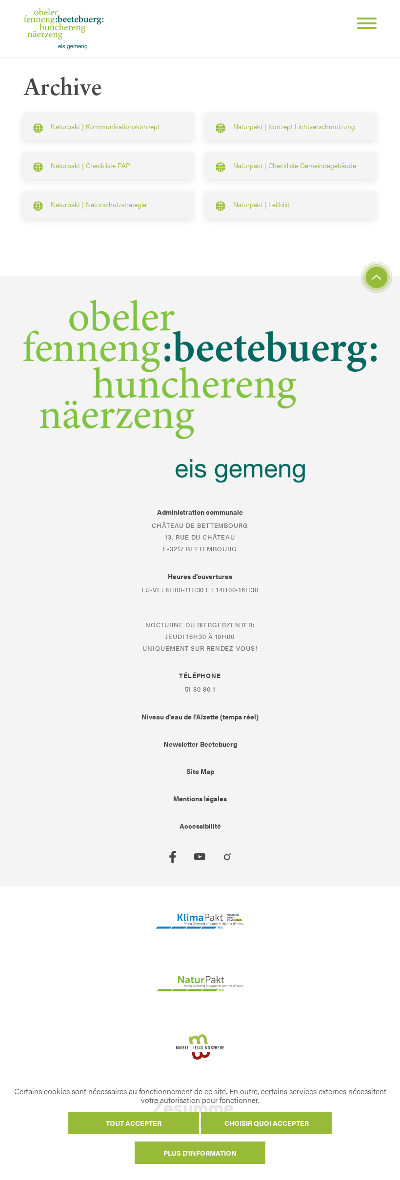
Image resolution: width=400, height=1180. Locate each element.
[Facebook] (173, 857)
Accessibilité (200, 826)
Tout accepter (133, 1123)
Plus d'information (200, 1153)
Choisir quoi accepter (266, 1123)
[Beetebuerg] (63, 29)
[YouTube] (200, 857)
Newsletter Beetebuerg (200, 744)
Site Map (200, 771)
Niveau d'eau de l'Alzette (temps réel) (200, 716)
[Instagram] (227, 857)
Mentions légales (200, 798)
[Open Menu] (363, 25)
